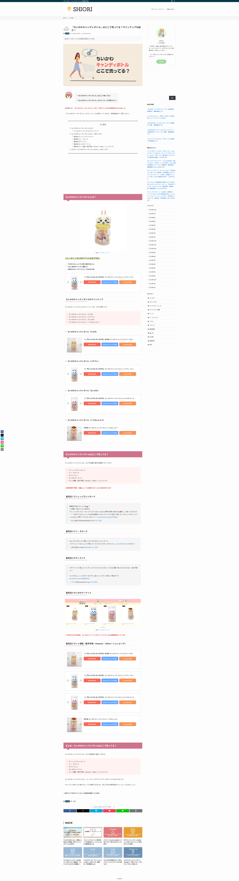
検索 (172, 98)
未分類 (67, 33)
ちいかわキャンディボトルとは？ (82, 128)
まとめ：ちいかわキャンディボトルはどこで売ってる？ (89, 149)
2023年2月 (152, 276)
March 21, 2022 (96, 520)
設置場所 (152, 341)
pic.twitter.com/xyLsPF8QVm (107, 517)
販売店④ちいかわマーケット (82, 144)
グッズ (151, 313)
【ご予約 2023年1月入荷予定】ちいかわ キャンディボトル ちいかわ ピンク (109, 398)
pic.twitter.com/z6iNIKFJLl (125, 544)
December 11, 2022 (91, 547)
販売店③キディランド (80, 141)
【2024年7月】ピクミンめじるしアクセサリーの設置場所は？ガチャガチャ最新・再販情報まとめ (161, 132)
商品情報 (152, 329)
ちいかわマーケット (104, 253)
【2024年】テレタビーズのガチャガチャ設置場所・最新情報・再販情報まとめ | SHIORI (161, 186)
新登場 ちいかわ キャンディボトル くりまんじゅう (101, 428)
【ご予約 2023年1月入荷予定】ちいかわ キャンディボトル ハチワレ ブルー (109, 277)
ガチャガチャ (153, 302)
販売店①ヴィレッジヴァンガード (83, 136)
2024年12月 (152, 210)
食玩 (150, 345)
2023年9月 (152, 252)
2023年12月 (152, 241)
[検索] (174, 1)
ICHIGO (161, 61)
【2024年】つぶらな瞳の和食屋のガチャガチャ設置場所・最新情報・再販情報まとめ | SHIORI (161, 165)
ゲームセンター (154, 317)
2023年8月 (152, 256)
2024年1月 (152, 237)
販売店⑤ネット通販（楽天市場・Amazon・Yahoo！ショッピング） (94, 146)
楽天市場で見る (92, 282)
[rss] (172, 1)
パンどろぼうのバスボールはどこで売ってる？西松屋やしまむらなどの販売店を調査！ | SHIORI (161, 155)
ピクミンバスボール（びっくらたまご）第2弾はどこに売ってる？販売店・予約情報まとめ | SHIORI (161, 196)
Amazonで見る (128, 282)
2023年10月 (152, 248)
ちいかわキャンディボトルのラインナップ (86, 131)
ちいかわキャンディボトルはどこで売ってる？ (87, 134)
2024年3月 (152, 229)
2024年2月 (152, 233)
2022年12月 (152, 280)
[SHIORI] (82, 9)
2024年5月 (152, 221)
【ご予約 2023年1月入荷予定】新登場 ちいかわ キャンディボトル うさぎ (108, 339)
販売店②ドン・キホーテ (81, 139)
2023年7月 (152, 260)
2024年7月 (152, 214)
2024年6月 (152, 217)
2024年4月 (152, 225)
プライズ (152, 325)
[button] (69, 810)
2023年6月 (152, 264)
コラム (151, 321)
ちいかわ (152, 298)
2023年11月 (152, 245)
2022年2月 (152, 287)
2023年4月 (152, 268)
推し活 (151, 333)
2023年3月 (152, 272)
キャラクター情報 (154, 310)
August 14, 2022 (91, 582)
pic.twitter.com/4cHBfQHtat (79, 578)
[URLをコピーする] (135, 810)
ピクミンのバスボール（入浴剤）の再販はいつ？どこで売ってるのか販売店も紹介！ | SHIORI (161, 174)
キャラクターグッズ (155, 306)
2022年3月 (152, 284)
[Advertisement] (103, 172)
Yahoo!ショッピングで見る (110, 282)
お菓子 (74, 801)
